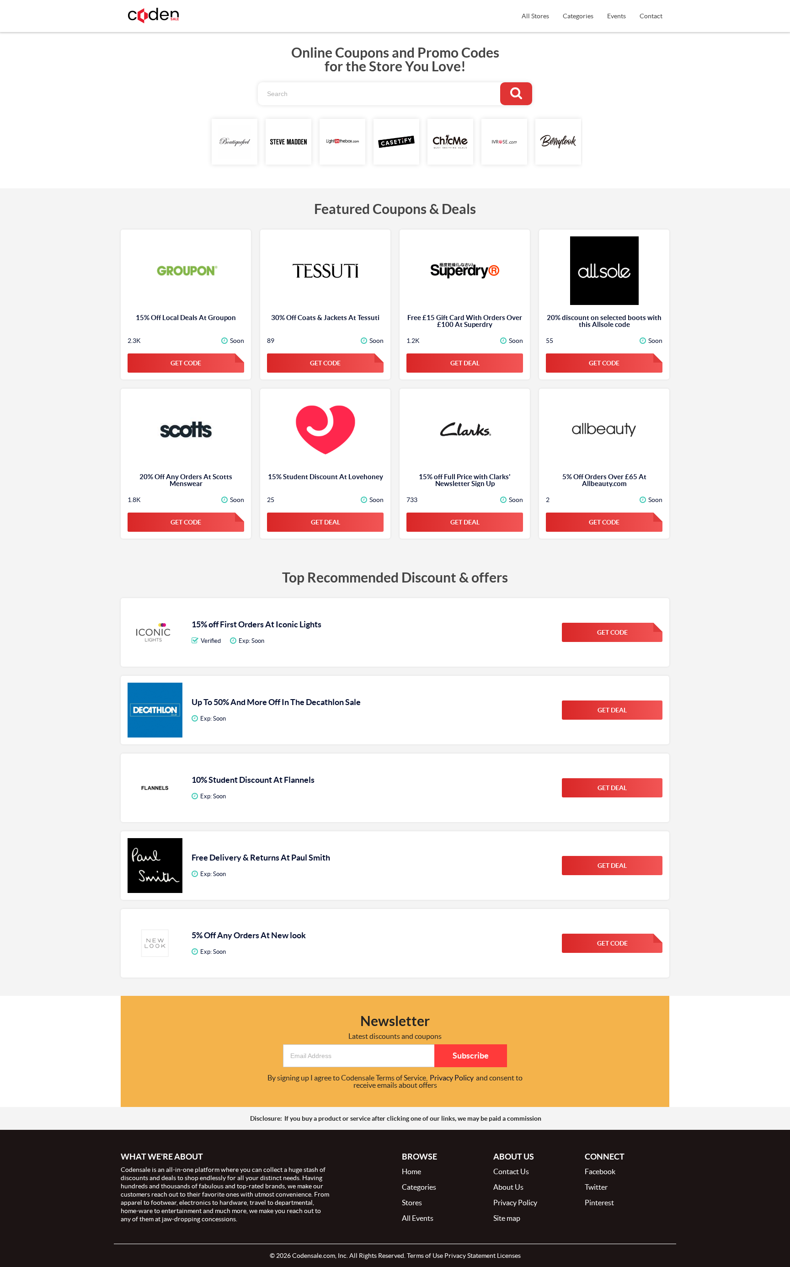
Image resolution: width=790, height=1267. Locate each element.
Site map (506, 1218)
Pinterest (599, 1202)
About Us (508, 1187)
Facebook (600, 1171)
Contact (651, 16)
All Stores (535, 16)
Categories (578, 16)
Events (616, 16)
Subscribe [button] (471, 1055)
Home (411, 1171)
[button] (358, 1055)
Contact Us (511, 1171)
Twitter (596, 1187)
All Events (417, 1218)
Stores (412, 1202)
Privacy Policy (452, 1077)
